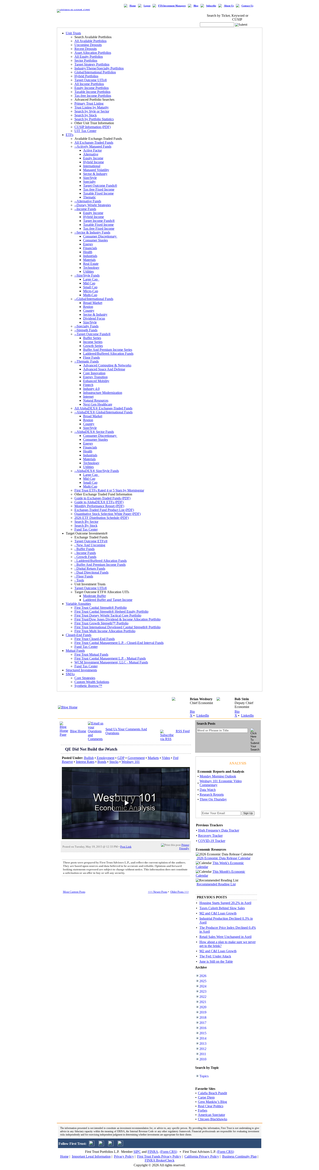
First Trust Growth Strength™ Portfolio (101, 623)
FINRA (153, 1151)
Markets (153, 758)
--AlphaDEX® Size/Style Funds (96, 471)
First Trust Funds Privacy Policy (159, 1156)
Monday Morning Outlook (218, 776)
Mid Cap (89, 283)
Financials (90, 248)
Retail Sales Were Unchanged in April (225, 937)
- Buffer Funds (84, 549)
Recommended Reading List (216, 884)
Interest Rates (85, 762)
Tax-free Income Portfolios (92, 95)
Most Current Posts (74, 891)
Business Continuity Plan (239, 1156)
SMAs (70, 674)
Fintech (88, 385)
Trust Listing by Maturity (91, 107)
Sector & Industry (95, 174)
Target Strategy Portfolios (91, 64)
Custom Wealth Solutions (91, 682)
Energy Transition (95, 377)
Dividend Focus (94, 318)
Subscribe (211, 6)
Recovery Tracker (210, 835)
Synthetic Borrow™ (88, 686)
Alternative (90, 154)
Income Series (92, 342)
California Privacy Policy (201, 1156)
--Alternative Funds (87, 201)
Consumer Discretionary (100, 236)
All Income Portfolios (89, 84)
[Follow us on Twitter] (91, 1145)
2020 (202, 1007)
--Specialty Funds (86, 326)
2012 (202, 1049)
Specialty (89, 181)
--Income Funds (85, 209)
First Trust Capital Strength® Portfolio (100, 607)
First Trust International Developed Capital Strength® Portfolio (117, 627)
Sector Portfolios (85, 60)
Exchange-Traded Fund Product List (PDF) (104, 510)
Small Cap (90, 287)
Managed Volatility (96, 170)
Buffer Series (92, 338)
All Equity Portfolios (88, 56)
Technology (91, 267)
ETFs (69, 135)
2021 (202, 1002)
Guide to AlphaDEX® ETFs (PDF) (98, 502)
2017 (202, 1023)
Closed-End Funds (78, 635)
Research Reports (212, 794)
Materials (89, 260)
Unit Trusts (73, 33)
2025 (202, 981)
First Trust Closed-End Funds (94, 639)
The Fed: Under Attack (215, 956)
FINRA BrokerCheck (159, 1160)
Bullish (89, 758)
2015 (202, 1033)
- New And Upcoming (89, 545)
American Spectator (211, 1115)
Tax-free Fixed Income (98, 189)
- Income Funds (85, 553)
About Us (229, 6)
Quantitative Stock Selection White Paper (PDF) (107, 514)
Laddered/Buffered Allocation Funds (108, 353)
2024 (202, 986)
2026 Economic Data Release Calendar (223, 858)
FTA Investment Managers (172, 6)
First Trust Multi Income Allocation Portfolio (104, 631)
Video (166, 758)
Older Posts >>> (179, 891)
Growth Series (93, 346)
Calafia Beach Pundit (212, 1093)
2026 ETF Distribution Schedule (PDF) (101, 518)
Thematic (89, 197)
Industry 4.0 (91, 389)
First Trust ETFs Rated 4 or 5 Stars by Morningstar (109, 490)
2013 (202, 1043)
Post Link (126, 846)
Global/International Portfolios (95, 72)
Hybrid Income (93, 162)
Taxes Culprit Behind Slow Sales (222, 908)
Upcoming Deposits (88, 45)
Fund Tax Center (86, 529)
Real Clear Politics (210, 1106)
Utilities (88, 271)
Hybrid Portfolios (86, 76)
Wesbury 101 (131, 762)
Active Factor (92, 150)
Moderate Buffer (94, 596)
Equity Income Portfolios (91, 88)
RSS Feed (183, 731)
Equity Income (93, 158)
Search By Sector (86, 521)
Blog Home (78, 731)
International (91, 166)
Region (88, 307)
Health (87, 252)
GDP (121, 758)
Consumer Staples (95, 240)
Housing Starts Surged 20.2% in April (225, 903)
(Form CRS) (168, 1151)
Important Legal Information (91, 1156)
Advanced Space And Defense (104, 369)
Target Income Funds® (99, 221)
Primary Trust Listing (89, 103)
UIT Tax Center (85, 131)
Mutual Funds (75, 650)
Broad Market (92, 303)
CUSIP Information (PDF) (92, 127)
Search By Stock (85, 525)
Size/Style (90, 178)
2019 (202, 1012)
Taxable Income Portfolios (92, 92)
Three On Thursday (213, 799)
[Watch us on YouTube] (110, 1145)
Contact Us (247, 6)
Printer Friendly (184, 846)
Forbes (202, 1110)
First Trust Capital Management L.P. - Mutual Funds (110, 658)
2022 (202, 996)
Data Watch (208, 790)
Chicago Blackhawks (212, 1119)
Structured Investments (81, 670)
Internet (88, 396)
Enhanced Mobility (96, 381)
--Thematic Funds (86, 361)
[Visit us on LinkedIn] (101, 1145)
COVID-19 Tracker (211, 841)
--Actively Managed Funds (92, 146)
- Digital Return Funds (89, 568)
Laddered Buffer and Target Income (107, 600)
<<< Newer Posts (157, 891)
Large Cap (91, 279)
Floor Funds (91, 357)
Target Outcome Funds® (100, 185)
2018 (202, 1017)
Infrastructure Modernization (102, 392)
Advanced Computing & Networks (107, 365)
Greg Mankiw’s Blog (212, 1102)
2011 (202, 1054)
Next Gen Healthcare (97, 404)
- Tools (79, 580)
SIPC (137, 1151)
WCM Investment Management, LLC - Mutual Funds (111, 662)
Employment (105, 758)
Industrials (90, 256)
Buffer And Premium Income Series (107, 349)
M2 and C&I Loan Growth (218, 913)
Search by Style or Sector (91, 111)
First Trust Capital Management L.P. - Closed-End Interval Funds (119, 643)
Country (88, 310)
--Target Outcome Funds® (92, 334)
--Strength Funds (85, 330)
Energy (88, 244)
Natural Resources (95, 400)
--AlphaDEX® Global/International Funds (103, 412)
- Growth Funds (85, 557)
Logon (147, 6)
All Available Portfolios (90, 41)
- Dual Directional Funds (91, 572)
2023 (202, 991)
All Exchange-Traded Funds (93, 142)
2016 (202, 1028)
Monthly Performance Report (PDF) (99, 506)
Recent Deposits (85, 49)
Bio (192, 711)
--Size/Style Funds (87, 275)
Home (133, 6)
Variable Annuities (78, 604)
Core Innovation (94, 373)
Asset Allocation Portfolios (92, 52)
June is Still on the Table (216, 961)
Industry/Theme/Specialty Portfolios (99, 68)
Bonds (101, 762)
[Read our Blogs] (120, 1145)
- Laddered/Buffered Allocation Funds (100, 561)
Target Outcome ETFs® (91, 541)
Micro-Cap (90, 291)
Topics (204, 1076)
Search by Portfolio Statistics (94, 119)
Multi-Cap (90, 295)
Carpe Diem (206, 1097)
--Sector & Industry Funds (92, 232)
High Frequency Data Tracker (218, 830)
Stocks (113, 762)
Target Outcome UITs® (90, 80)
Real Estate (91, 264)
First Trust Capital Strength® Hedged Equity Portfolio (111, 611)
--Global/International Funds (93, 299)
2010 (202, 1059)
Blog (196, 6)
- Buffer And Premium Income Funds (100, 564)
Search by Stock (85, 115)
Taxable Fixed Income (98, 193)
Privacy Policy (124, 1156)
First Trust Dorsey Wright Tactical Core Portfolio (107, 615)
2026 (202, 976)
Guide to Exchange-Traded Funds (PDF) (102, 498)
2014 (202, 1038)
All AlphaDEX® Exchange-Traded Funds (103, 408)
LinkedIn (202, 715)
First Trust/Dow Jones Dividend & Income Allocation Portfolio (117, 619)
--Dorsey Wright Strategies (92, 205)
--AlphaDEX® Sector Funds (94, 432)
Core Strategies (84, 678)
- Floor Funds (83, 576)
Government (136, 758)
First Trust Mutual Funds (91, 654)
